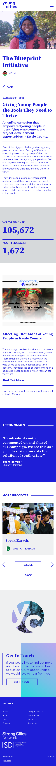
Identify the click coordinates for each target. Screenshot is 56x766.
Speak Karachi (18, 541)
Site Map (50, 757)
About (5, 715)
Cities (4, 719)
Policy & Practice (35, 711)
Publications (33, 715)
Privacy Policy (7, 757)
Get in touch (22, 682)
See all (28, 565)
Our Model (32, 719)
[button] (3, 565)
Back (28, 575)
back (10, 87)
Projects (6, 723)
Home (5, 711)
